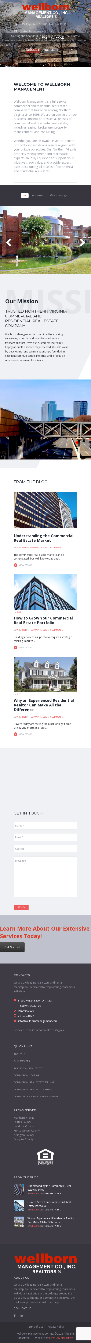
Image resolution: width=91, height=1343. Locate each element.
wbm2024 (21, 547)
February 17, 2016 (38, 547)
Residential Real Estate (28, 1068)
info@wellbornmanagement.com (35, 31)
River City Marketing (61, 1338)
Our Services (22, 1061)
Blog (19, 529)
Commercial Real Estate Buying (34, 1089)
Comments (56, 547)
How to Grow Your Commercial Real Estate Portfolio (43, 620)
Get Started (12, 947)
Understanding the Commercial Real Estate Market (43, 538)
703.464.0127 (25, 1016)
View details (25, 565)
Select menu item (42, 49)
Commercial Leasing (26, 1075)
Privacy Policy (56, 1326)
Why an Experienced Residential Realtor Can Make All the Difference (44, 705)
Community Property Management (36, 1096)
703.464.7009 (53, 38)
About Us (19, 1054)
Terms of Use (35, 1326)
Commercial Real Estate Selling (34, 1082)
